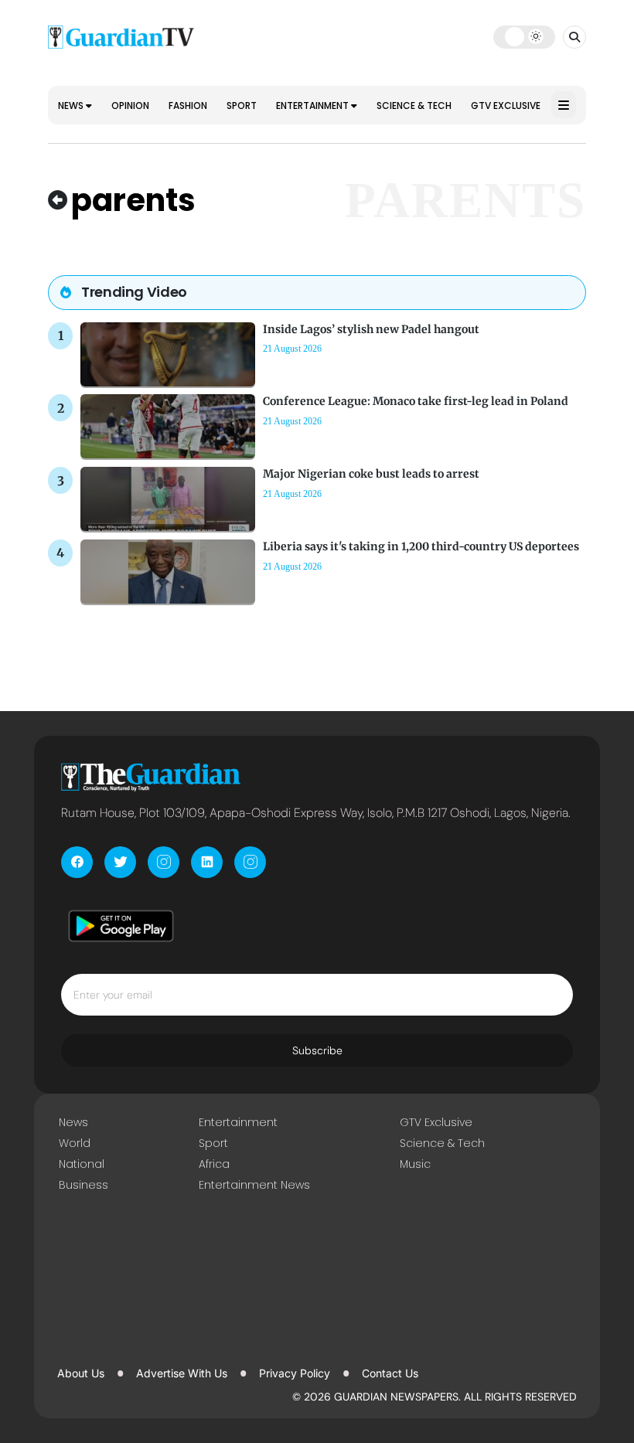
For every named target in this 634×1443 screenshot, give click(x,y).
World (74, 1143)
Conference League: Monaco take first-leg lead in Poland (415, 401)
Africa (214, 1164)
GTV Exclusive (505, 105)
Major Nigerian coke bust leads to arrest (371, 474)
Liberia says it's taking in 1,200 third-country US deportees (421, 546)
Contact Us (390, 1373)
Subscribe (317, 1050)
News (72, 105)
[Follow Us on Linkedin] (207, 862)
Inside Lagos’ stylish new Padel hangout (371, 329)
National (81, 1164)
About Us (80, 1373)
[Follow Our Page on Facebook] (77, 862)
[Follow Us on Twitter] (120, 862)
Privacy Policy (294, 1373)
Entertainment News (254, 1185)
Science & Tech (414, 105)
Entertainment (313, 105)
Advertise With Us (181, 1373)
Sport (242, 105)
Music (415, 1164)
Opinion (130, 105)
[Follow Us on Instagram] (163, 862)
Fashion (188, 105)
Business (83, 1185)
